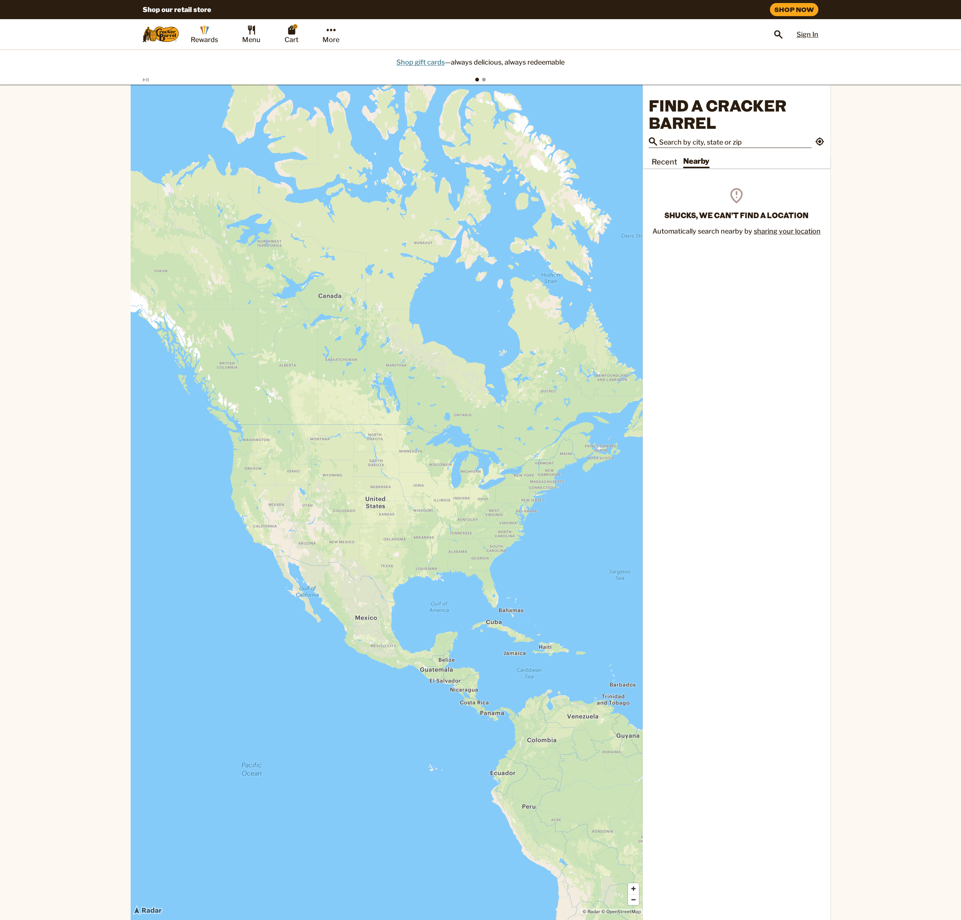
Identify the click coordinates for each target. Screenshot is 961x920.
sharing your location (787, 231)
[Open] (779, 35)
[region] (387, 502)
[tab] (477, 79)
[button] (819, 142)
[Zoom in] (633, 888)
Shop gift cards (420, 62)
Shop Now (794, 9)
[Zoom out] (633, 899)
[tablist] (480, 79)
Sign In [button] (807, 34)
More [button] (330, 40)
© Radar (591, 911)
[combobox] (735, 141)
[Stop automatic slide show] (155, 79)
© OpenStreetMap (621, 911)
